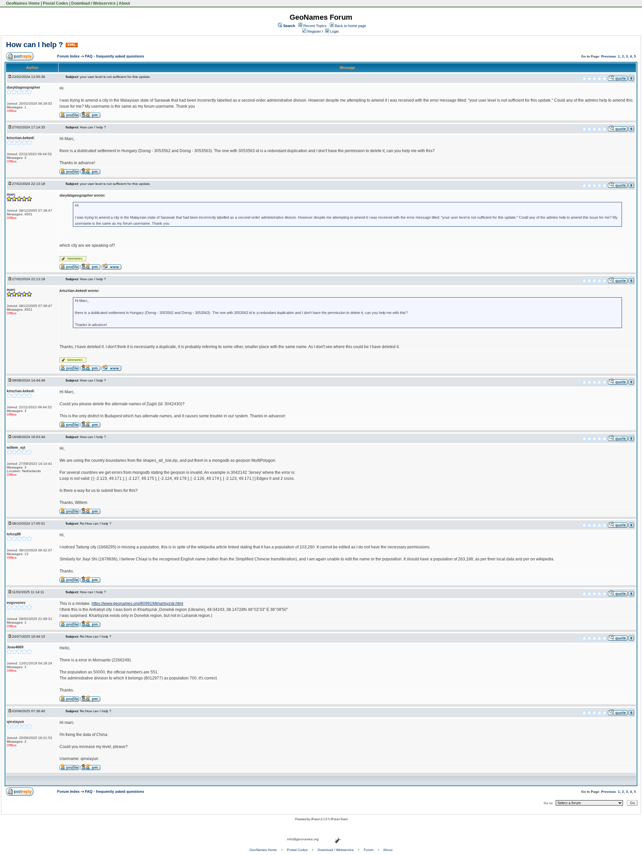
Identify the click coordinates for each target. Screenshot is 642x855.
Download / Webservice (93, 3)
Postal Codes (55, 3)
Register (313, 31)
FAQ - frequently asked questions (114, 56)
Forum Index (69, 56)
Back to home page (350, 26)
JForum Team (338, 819)
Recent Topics (315, 26)
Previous (608, 56)
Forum (368, 850)
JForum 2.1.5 (319, 819)
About (124, 3)
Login (334, 31)
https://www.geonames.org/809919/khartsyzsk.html (137, 603)
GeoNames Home (22, 3)
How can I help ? (34, 44)
